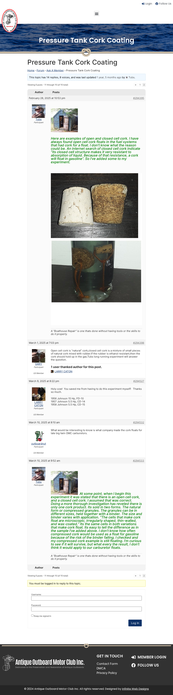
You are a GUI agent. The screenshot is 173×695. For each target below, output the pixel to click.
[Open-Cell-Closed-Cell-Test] (96, 324)
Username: (36, 594)
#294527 (138, 381)
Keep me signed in (42, 616)
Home (30, 70)
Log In (135, 623)
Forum (40, 70)
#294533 (138, 460)
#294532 (138, 422)
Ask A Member (55, 70)
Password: (36, 605)
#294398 (138, 342)
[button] (96, 13)
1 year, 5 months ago (109, 77)
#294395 (138, 98)
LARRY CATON (63, 371)
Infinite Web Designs (135, 689)
